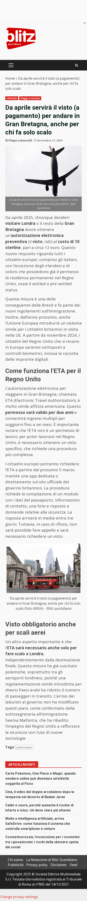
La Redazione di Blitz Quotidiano (51, 859)
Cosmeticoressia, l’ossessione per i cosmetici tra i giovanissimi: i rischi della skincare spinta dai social (42, 842)
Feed (73, 864)
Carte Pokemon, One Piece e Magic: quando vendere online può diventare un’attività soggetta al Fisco (40, 778)
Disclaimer (58, 864)
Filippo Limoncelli (20, 140)
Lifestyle (12, 98)
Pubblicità (15, 864)
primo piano (24, 747)
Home (10, 78)
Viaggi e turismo (30, 98)
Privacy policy (37, 864)
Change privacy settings (19, 896)
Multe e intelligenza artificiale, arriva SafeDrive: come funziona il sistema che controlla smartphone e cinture (37, 824)
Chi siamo (15, 859)
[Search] (76, 65)
